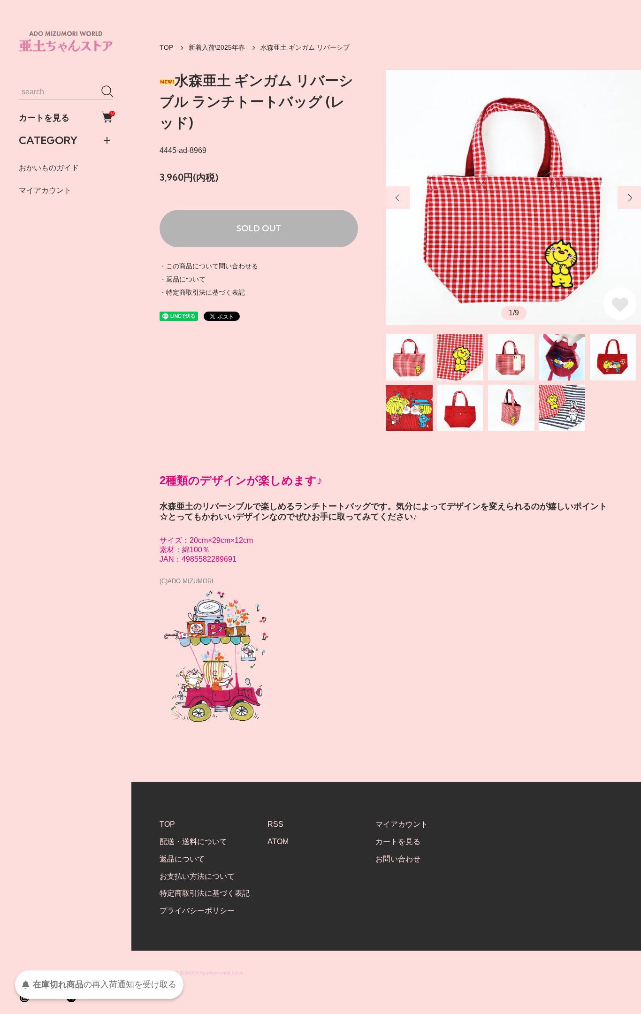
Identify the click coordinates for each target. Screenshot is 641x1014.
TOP (166, 47)
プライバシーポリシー (197, 911)
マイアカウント (45, 190)
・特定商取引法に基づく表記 (202, 292)
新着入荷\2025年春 (217, 47)
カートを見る (66, 116)
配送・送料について (193, 842)
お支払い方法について (197, 876)
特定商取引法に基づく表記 (205, 893)
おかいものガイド (49, 167)
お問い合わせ (397, 859)
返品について (182, 859)
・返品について (183, 279)
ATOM (278, 842)
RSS (275, 824)
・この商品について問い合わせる (209, 266)
